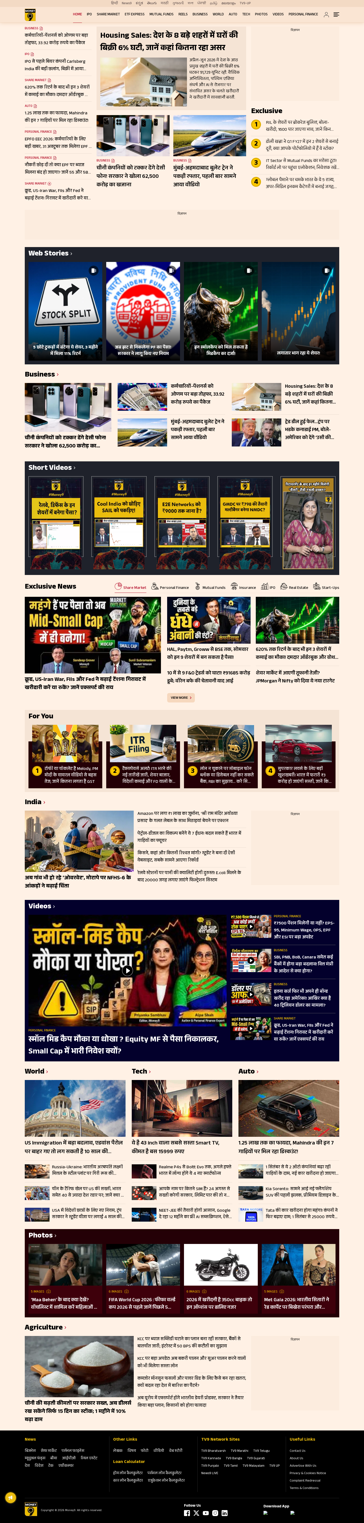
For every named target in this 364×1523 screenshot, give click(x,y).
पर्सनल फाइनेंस (73, 1451)
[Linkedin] (225, 1513)
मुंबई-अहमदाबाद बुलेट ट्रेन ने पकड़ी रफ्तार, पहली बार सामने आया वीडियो (204, 176)
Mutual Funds (162, 15)
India (33, 803)
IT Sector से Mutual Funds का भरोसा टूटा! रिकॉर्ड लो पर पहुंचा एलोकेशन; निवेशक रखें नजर (301, 165)
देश (27, 1466)
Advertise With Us (303, 1466)
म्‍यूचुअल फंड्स (35, 1458)
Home (77, 15)
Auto (233, 15)
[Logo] (31, 1515)
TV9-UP (245, 3)
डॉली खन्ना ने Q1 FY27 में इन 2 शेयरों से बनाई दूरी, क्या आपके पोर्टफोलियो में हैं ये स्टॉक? (302, 146)
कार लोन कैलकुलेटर (128, 1481)
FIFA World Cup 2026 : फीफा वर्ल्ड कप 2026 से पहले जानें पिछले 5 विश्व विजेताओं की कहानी (142, 1304)
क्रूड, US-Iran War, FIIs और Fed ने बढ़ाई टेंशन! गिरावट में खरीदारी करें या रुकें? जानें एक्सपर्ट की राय (303, 1032)
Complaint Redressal (305, 1481)
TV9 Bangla (234, 1459)
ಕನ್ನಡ (139, 3)
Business (200, 15)
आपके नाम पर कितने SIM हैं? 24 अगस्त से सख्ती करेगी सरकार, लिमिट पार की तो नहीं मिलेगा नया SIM (194, 1192)
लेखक (118, 1451)
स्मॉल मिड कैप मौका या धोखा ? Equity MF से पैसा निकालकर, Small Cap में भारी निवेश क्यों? (123, 1046)
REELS (183, 15)
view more (179, 697)
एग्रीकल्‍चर (66, 1466)
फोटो (145, 1451)
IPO (89, 15)
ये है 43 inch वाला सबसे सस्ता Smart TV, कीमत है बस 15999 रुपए (175, 1148)
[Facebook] (187, 1513)
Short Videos (50, 468)
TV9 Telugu (261, 1451)
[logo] (30, 15)
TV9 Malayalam (253, 1466)
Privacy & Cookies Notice (308, 1474)
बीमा (53, 1458)
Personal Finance (303, 15)
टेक (50, 1466)
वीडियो (159, 1451)
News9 (127, 3)
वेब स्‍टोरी (175, 1451)
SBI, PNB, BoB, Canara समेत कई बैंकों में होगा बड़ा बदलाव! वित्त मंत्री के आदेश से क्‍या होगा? (303, 964)
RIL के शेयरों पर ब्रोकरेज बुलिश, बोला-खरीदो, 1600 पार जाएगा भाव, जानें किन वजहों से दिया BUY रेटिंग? (298, 126)
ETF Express (135, 15)
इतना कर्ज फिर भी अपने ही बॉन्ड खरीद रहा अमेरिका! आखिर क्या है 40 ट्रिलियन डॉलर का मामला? (302, 998)
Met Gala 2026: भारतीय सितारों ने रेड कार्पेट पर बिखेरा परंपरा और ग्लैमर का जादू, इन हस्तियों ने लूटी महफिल (296, 1304)
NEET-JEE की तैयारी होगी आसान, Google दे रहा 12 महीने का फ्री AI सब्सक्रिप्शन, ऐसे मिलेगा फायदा (194, 1214)
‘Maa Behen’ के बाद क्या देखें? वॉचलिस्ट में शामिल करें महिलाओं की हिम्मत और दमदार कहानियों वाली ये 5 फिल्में (65, 1304)
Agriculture (44, 1328)
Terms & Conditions (304, 1488)
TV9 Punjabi (210, 1466)
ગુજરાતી (178, 3)
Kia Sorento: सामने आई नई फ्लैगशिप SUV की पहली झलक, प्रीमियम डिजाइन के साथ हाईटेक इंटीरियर (301, 1192)
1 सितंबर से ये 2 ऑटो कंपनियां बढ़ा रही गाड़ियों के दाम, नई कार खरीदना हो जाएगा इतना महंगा (301, 1170)
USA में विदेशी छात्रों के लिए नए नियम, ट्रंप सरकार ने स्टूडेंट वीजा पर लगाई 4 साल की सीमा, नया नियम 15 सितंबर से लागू (87, 1214)
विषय (132, 1451)
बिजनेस (30, 1451)
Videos (278, 15)
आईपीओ (69, 1458)
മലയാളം (228, 3)
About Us (296, 1459)
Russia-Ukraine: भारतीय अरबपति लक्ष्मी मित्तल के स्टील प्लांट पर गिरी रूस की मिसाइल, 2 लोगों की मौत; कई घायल (87, 1170)
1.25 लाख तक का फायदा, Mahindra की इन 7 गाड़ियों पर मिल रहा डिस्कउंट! (286, 1148)
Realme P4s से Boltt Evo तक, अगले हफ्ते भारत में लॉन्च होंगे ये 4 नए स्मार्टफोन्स (195, 1170)
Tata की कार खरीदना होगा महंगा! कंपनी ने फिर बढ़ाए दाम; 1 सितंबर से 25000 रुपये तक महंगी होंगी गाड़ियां (302, 1214)
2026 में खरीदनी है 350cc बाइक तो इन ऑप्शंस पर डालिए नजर (219, 1304)
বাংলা (190, 3)
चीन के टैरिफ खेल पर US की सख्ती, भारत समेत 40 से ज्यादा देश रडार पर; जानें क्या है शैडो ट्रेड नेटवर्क (87, 1192)
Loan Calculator (129, 1462)
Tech (246, 15)
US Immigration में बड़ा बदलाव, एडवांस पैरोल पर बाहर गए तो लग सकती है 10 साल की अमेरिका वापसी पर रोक (74, 1148)
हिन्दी (114, 3)
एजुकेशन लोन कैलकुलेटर (166, 1481)
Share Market (108, 15)
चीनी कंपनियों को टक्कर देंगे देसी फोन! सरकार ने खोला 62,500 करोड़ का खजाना (131, 176)
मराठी (164, 3)
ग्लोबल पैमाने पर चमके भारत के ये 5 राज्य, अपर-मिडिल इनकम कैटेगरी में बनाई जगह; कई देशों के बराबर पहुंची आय (300, 184)
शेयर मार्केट (49, 1451)
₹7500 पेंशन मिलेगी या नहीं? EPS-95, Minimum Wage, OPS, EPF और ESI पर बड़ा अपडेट (304, 930)
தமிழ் (213, 3)
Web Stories (48, 254)
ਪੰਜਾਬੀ (201, 3)
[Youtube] (206, 1513)
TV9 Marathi (239, 1451)
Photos (261, 15)
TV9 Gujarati (256, 1459)
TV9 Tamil (231, 1466)
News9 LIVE (209, 1474)
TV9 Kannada (211, 1459)
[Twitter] (196, 1513)
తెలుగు (152, 3)
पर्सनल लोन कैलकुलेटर (165, 1473)
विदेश (39, 1466)
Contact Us (298, 1451)
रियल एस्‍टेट (89, 1458)
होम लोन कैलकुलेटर (128, 1473)
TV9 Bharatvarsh (213, 1451)
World (218, 15)
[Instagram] (215, 1513)
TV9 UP (274, 1466)
